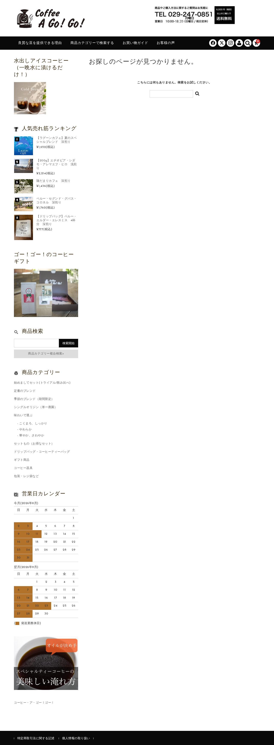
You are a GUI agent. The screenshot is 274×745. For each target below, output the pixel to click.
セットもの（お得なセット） (34, 443)
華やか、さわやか (31, 435)
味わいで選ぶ (23, 415)
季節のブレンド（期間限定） (34, 399)
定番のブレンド (25, 391)
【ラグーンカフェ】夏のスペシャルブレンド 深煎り (56, 140)
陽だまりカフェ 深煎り (53, 181)
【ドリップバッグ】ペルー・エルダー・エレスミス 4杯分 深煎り (56, 220)
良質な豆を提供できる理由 (40, 43)
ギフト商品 (22, 460)
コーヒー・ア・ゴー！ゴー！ (34, 702)
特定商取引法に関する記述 (36, 738)
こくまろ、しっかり (33, 423)
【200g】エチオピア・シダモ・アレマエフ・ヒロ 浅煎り (56, 164)
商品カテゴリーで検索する (92, 43)
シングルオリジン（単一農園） (35, 407)
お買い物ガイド (135, 43)
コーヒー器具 (23, 468)
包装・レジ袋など (26, 476)
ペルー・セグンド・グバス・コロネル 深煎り (56, 200)
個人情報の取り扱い (76, 738)
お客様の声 (166, 43)
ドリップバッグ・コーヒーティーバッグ (42, 452)
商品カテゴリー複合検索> (46, 353)
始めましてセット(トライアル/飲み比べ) (42, 383)
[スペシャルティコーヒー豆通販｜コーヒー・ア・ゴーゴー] (50, 26)
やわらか (25, 429)
